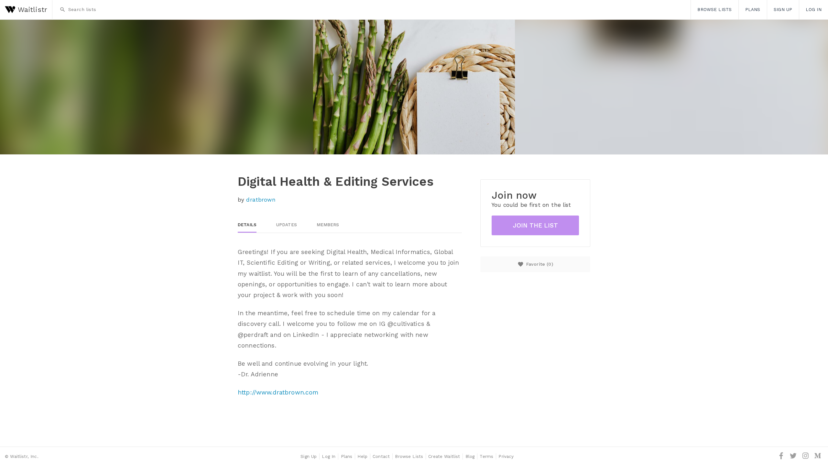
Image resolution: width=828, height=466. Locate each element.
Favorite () (535, 264)
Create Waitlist (444, 456)
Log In (328, 456)
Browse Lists (714, 9)
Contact (381, 456)
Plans (752, 9)
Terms (486, 456)
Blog (470, 456)
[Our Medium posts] (818, 457)
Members (328, 224)
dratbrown (260, 199)
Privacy (506, 456)
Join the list (535, 225)
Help (362, 456)
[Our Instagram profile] (806, 457)
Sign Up (783, 9)
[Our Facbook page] (782, 457)
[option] (414, 87)
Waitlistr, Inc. (24, 456)
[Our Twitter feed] (794, 457)
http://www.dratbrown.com (278, 392)
